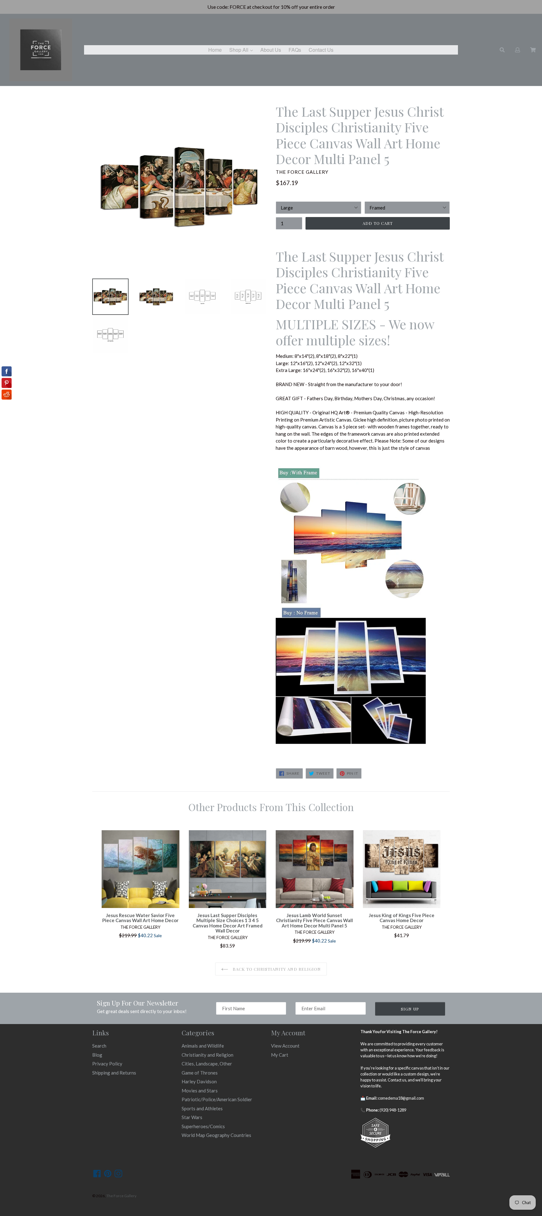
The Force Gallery (121, 1195)
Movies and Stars (200, 1090)
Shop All (242, 49)
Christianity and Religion (207, 1055)
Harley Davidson (199, 1081)
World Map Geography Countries (216, 1135)
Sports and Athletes (202, 1108)
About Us (270, 49)
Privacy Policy (107, 1063)
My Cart (279, 1055)
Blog (97, 1055)
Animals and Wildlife (203, 1046)
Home (215, 49)
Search (99, 1046)
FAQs (295, 49)
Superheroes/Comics (203, 1126)
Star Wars (192, 1117)
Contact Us (321, 49)
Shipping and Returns (114, 1072)
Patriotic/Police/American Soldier (217, 1099)
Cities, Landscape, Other (207, 1063)
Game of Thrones (200, 1072)
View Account (285, 1046)
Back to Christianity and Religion (276, 969)
